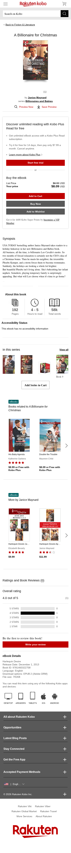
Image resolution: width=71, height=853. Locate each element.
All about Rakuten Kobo (19, 716)
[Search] (64, 13)
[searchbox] (35, 13)
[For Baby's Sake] (9, 372)
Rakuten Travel (48, 811)
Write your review (35, 644)
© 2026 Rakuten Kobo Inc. (17, 794)
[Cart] (64, 4)
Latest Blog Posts (15, 738)
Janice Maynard (37, 97)
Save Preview (49, 106)
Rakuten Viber (42, 806)
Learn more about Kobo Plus (24, 154)
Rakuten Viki (25, 806)
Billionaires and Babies (39, 101)
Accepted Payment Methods (21, 771)
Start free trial (35, 162)
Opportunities (12, 727)
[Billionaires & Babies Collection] (44, 372)
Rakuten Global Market (24, 811)
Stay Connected (13, 748)
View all (63, 349)
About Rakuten (44, 816)
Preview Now (26, 106)
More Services (24, 816)
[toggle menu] (5, 4)
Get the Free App (14, 759)
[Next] (66, 446)
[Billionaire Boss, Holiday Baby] (27, 372)
